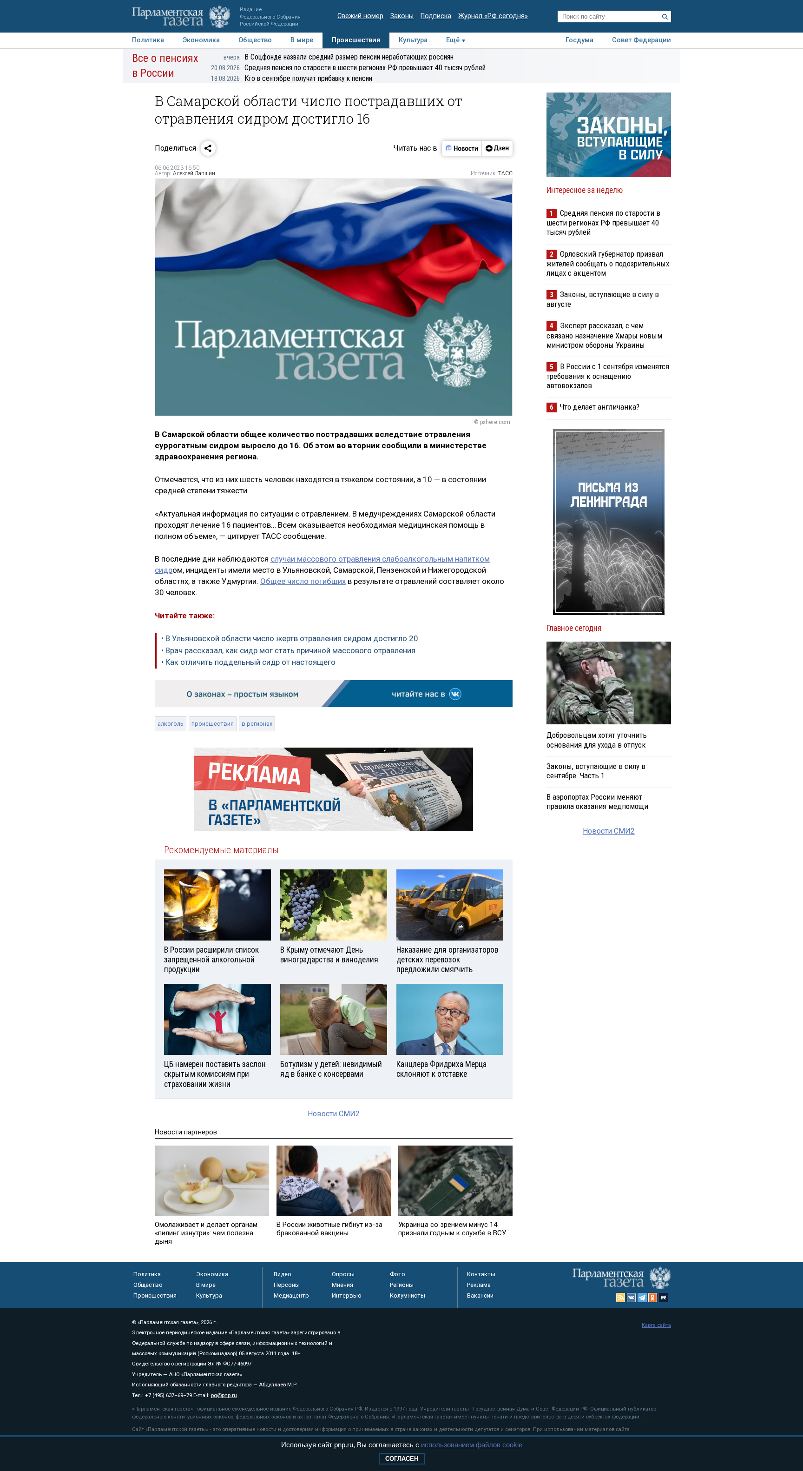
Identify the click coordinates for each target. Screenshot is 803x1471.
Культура (413, 40)
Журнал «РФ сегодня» (493, 16)
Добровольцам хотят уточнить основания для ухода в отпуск (596, 739)
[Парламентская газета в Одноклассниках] (653, 1297)
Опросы (343, 1274)
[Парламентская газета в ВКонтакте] (631, 1297)
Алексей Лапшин (194, 173)
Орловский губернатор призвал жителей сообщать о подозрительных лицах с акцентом (607, 263)
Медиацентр (291, 1295)
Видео (282, 1274)
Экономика (201, 40)
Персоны (287, 1284)
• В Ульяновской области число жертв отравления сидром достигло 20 (289, 638)
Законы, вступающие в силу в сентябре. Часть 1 (595, 771)
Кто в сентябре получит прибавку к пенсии (291, 78)
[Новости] (462, 148)
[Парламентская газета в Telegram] (642, 1297)
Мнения (342, 1284)
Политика (148, 40)
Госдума (579, 40)
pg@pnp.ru (224, 1395)
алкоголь (171, 723)
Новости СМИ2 (334, 1113)
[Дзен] (497, 148)
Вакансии (480, 1295)
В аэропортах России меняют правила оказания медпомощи (597, 801)
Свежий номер (360, 16)
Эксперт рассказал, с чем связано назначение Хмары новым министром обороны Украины (604, 335)
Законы (402, 16)
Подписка (436, 16)
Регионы (402, 1284)
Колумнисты (407, 1295)
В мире (301, 40)
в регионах (257, 723)
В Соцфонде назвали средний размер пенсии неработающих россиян (339, 57)
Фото (397, 1274)
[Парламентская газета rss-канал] (620, 1297)
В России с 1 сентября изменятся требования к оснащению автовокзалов (607, 376)
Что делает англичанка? (599, 406)
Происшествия (356, 40)
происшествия (212, 723)
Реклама (479, 1284)
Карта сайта (656, 1325)
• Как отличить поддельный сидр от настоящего (248, 662)
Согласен (401, 1458)
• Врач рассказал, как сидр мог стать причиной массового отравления (288, 650)
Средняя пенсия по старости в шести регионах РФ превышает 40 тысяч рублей (348, 67)
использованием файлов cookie (471, 1445)
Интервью (347, 1295)
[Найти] (665, 17)
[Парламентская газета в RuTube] (663, 1297)
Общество (255, 40)
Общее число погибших (303, 581)
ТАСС (505, 173)
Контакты (481, 1274)
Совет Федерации (641, 40)
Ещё (453, 40)
